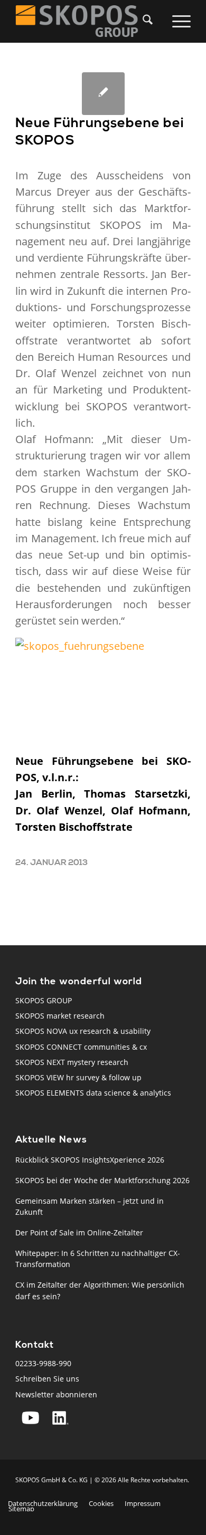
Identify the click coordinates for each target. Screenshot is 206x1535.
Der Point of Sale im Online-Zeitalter (79, 1232)
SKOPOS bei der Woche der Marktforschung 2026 (102, 1180)
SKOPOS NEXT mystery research (71, 1062)
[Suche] (145, 21)
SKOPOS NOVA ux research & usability (83, 1031)
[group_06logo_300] (85, 21)
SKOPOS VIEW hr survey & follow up (78, 1077)
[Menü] (179, 21)
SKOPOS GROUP (43, 1000)
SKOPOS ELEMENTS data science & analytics (93, 1093)
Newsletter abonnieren (56, 1394)
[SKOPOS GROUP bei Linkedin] (60, 1418)
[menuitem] (150, 21)
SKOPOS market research (60, 1016)
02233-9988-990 (43, 1363)
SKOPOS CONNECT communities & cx (81, 1047)
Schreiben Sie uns (47, 1379)
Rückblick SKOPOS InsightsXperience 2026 (89, 1160)
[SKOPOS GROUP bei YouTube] (30, 1418)
